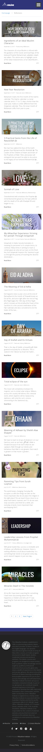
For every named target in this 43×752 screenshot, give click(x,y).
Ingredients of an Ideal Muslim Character (19, 42)
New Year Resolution (14, 89)
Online (16, 723)
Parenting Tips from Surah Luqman (17, 482)
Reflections (26, 46)
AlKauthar (7, 723)
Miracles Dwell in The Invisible (19, 586)
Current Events (19, 239)
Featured (18, 93)
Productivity (19, 46)
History (22, 343)
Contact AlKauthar (35, 723)
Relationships (32, 192)
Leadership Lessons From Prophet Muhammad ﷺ (21, 538)
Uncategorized (27, 543)
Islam (23, 93)
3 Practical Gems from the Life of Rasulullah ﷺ (20, 139)
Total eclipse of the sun (15, 381)
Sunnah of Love (11, 189)
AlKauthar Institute (24, 736)
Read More (7, 63)
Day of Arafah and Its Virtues (18, 340)
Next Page (27, 616)
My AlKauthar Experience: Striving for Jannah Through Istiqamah (20, 234)
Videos (24, 723)
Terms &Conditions (28, 745)
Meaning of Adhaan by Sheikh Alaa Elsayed (21, 431)
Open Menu (38, 4)
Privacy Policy (14, 745)
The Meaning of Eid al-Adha (17, 287)
